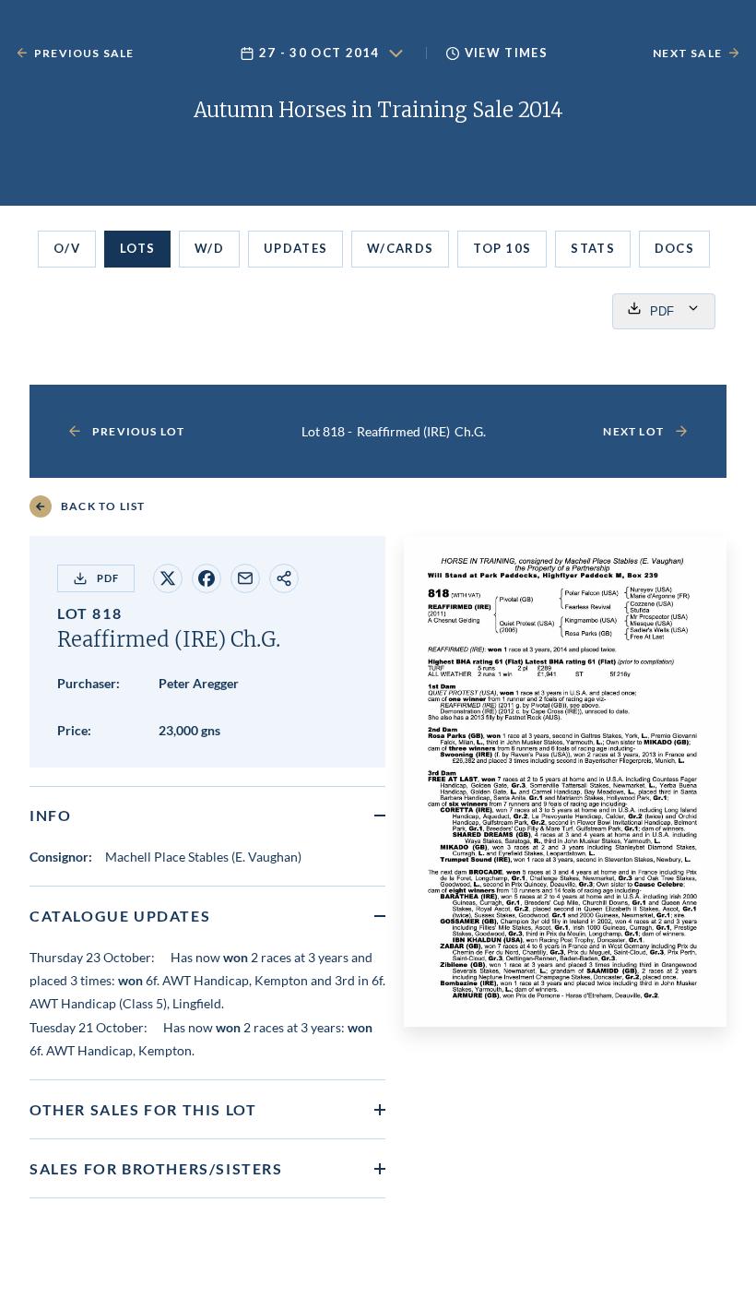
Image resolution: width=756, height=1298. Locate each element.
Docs (674, 248)
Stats (593, 248)
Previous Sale (84, 53)
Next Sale (687, 53)
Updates (295, 248)
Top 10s (502, 248)
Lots (137, 248)
